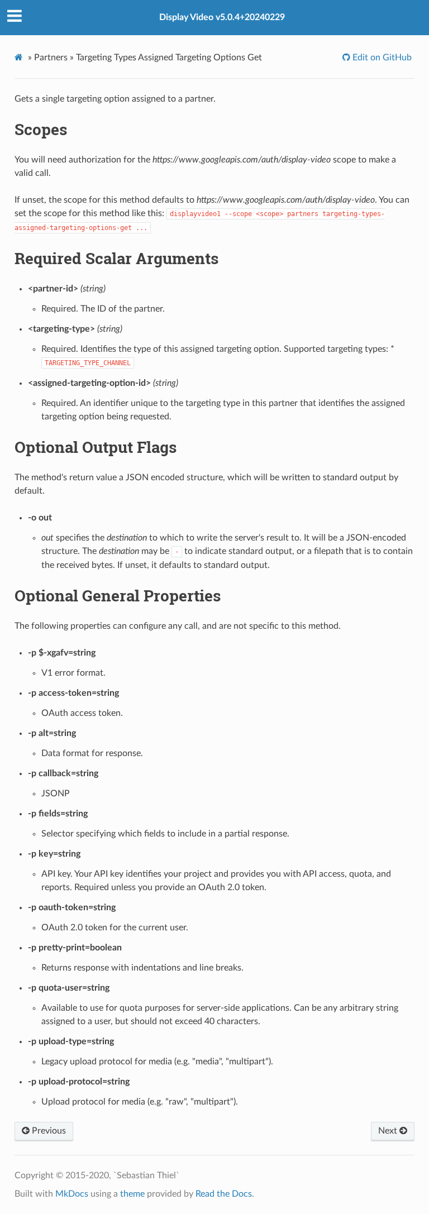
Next (388, 1130)
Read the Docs (224, 1193)
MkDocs (71, 1193)
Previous (48, 1130)
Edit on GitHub (381, 57)
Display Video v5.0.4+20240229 (222, 17)
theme (132, 1193)
